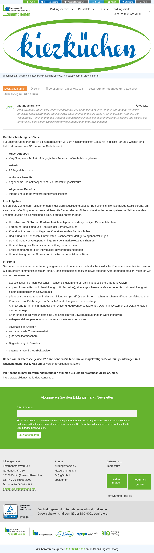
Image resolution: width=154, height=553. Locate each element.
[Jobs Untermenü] (107, 9)
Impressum (113, 465)
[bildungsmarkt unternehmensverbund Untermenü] (149, 11)
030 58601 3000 (75, 549)
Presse (59, 461)
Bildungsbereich (59, 9)
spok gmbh (61, 479)
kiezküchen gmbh (65, 470)
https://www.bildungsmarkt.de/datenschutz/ (28, 377)
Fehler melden (117, 481)
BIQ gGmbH (62, 475)
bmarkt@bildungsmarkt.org (19, 488)
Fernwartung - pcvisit (119, 495)
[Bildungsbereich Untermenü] (72, 9)
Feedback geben (140, 482)
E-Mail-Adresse (25, 407)
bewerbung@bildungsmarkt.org (61, 363)
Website (143, 105)
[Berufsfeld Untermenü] (93, 9)
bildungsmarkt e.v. (66, 465)
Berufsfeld (84, 9)
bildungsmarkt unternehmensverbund (127, 11)
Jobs (102, 9)
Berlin (37, 88)
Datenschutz (114, 461)
